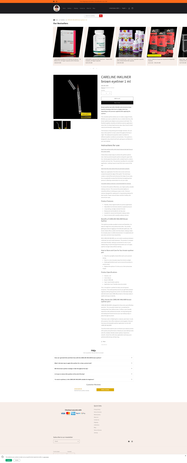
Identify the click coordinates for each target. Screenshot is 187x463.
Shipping (103, 87)
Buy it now (117, 102)
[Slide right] (96, 68)
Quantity (103, 90)
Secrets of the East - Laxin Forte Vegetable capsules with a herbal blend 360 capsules (130, 60)
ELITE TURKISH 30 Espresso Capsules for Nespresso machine (161, 60)
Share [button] (104, 341)
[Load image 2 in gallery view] (67, 125)
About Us (96, 417)
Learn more (46, 457)
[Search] (101, 15)
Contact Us (96, 419)
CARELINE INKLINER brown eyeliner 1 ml (77, 20)
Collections (96, 425)
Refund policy (97, 414)
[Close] (185, 455)
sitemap (96, 432)
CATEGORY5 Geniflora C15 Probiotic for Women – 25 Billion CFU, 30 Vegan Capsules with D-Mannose (67, 60)
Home (56, 20)
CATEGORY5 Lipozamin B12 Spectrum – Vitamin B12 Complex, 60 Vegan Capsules (99, 60)
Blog (95, 427)
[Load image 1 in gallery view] (58, 125)
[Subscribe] (78, 441)
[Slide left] (90, 68)
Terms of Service (98, 430)
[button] (69, 8)
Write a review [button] (105, 389)
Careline (63, 20)
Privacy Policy (97, 409)
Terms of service (98, 412)
